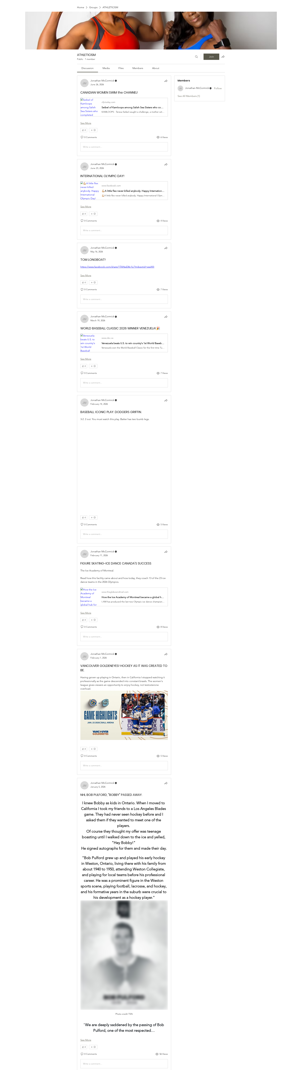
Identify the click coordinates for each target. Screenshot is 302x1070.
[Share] (166, 81)
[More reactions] (93, 130)
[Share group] (223, 56)
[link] (87, 68)
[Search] (196, 57)
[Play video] (124, 715)
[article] (124, 116)
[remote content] (124, 465)
